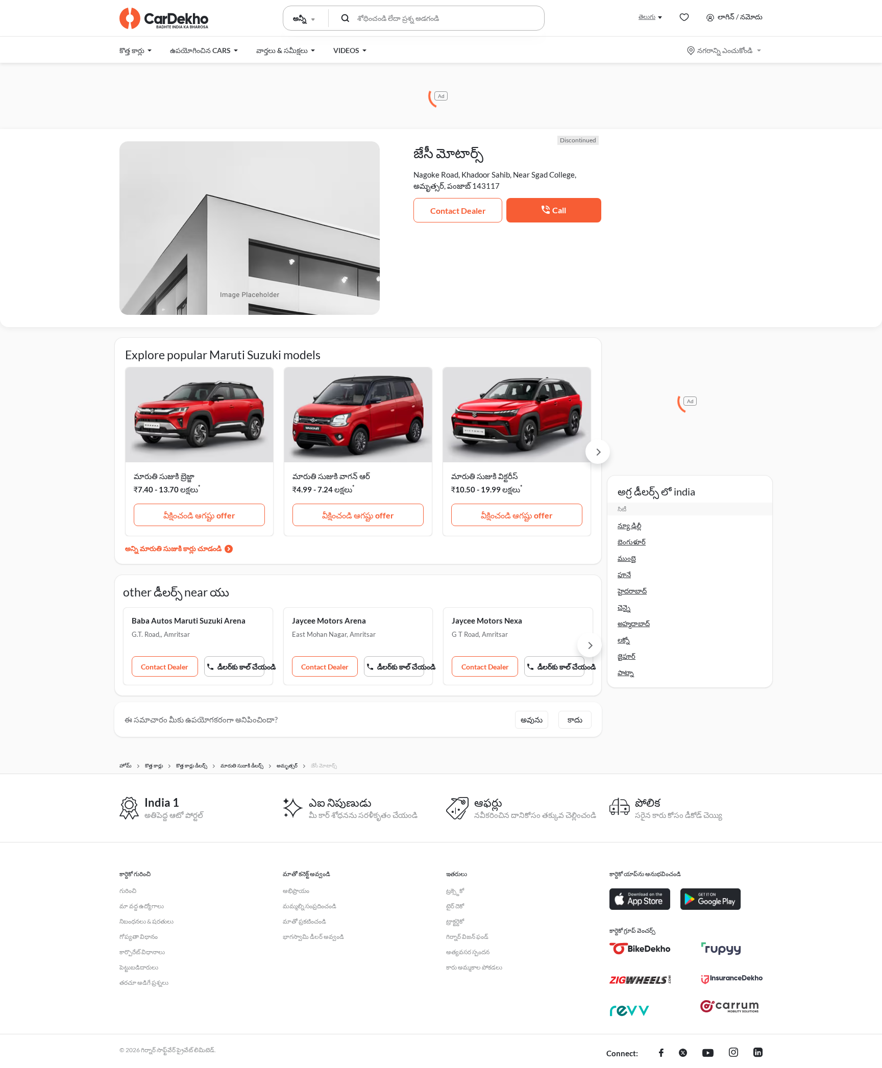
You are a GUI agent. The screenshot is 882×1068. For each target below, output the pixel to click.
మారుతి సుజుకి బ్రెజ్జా (164, 476)
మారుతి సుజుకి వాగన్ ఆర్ (331, 476)
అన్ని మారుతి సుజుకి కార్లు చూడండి (173, 548)
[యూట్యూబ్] (708, 1054)
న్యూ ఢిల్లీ (630, 525)
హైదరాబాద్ (632, 591)
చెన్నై (624, 607)
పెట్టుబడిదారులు (138, 967)
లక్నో (624, 640)
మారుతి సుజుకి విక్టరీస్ (484, 476)
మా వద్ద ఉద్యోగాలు (141, 906)
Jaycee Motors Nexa (487, 620)
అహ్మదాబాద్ (634, 623)
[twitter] (683, 1054)
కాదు (575, 719)
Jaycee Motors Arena (329, 620)
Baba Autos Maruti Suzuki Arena (189, 620)
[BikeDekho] (640, 948)
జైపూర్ (626, 656)
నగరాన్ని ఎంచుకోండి (724, 50)
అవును (532, 719)
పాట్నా (626, 672)
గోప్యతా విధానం (138, 936)
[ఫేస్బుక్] (661, 1054)
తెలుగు (647, 16)
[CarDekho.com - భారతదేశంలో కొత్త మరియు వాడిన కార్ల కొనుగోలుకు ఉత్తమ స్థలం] (163, 18)
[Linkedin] (758, 1054)
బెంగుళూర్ (632, 542)
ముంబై (627, 558)
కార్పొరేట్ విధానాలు (142, 952)
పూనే (624, 574)
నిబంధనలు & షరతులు (146, 921)
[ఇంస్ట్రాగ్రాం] (733, 1054)
